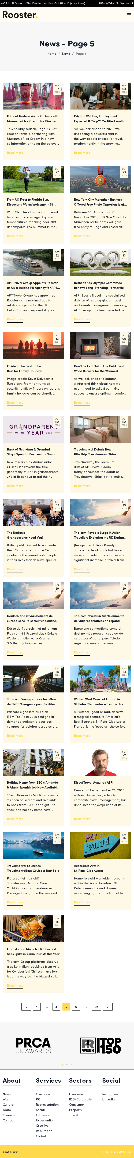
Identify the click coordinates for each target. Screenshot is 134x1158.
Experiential (45, 1120)
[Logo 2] (100, 1045)
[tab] (62, 1064)
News (66, 53)
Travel (73, 1115)
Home (51, 53)
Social (40, 1109)
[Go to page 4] (26, 1007)
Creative (42, 1125)
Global (41, 1136)
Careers (9, 1115)
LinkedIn (108, 1099)
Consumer (76, 1104)
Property (75, 1109)
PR (38, 1099)
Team (7, 1109)
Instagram (110, 1094)
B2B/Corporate (80, 1099)
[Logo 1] (33, 1045)
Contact (8, 1120)
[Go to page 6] (108, 1007)
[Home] (20, 14)
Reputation (44, 1130)
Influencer (43, 1115)
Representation (47, 1104)
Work (6, 1099)
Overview (43, 1094)
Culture (8, 1104)
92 (96, 1007)
